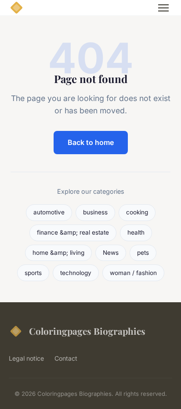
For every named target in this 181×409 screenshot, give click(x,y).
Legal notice (26, 358)
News (111, 252)
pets (143, 252)
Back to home (91, 142)
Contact (65, 358)
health (136, 232)
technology (75, 272)
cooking (137, 212)
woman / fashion (133, 272)
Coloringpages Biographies (87, 331)
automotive (49, 212)
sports (33, 272)
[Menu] (163, 8)
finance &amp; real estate (73, 232)
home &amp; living (58, 252)
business (95, 212)
